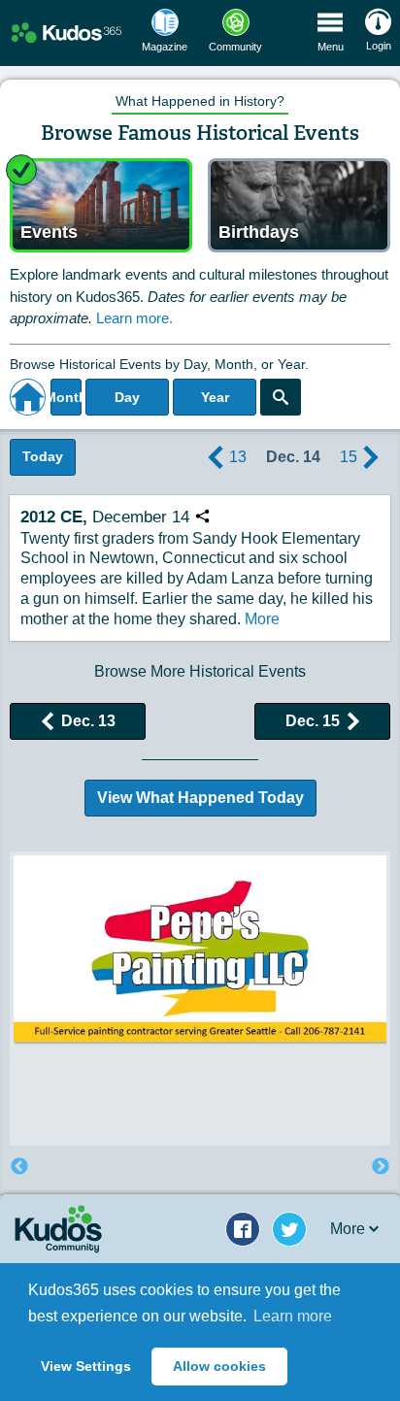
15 (348, 457)
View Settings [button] (86, 1366)
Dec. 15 (312, 721)
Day (127, 397)
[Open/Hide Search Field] (280, 397)
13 (238, 457)
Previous (19, 1167)
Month (66, 397)
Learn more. (134, 318)
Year (215, 397)
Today (42, 456)
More (262, 619)
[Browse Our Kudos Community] (66, 33)
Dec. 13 (88, 721)
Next (380, 1167)
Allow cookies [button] (219, 1366)
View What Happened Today (200, 797)
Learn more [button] (292, 1316)
